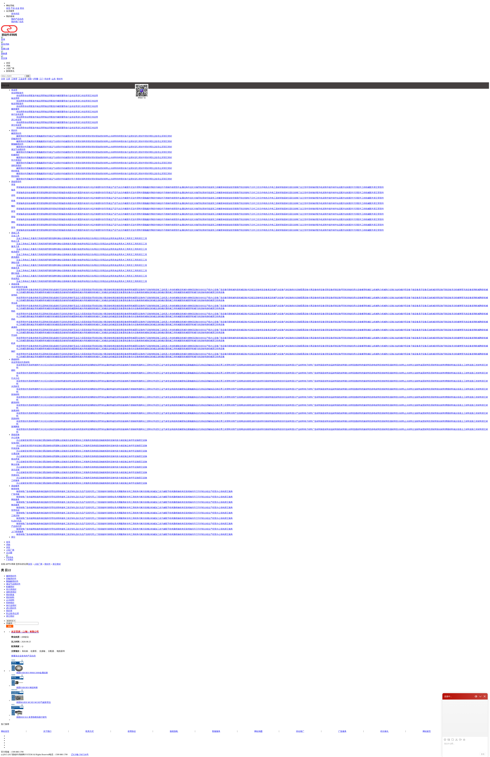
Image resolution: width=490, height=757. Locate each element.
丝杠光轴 (194, 187)
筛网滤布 (243, 365)
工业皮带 (22, 79)
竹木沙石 (43, 365)
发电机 (36, 290)
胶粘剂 (56, 187)
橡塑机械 (365, 290)
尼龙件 (134, 187)
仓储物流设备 (192, 290)
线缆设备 (61, 292)
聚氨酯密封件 (43, 136)
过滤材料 (416, 365)
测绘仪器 (61, 238)
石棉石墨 (218, 365)
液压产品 (112, 187)
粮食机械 (143, 292)
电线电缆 (176, 365)
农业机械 (110, 292)
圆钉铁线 (78, 238)
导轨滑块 (202, 187)
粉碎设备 (320, 290)
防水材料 (400, 365)
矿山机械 (374, 290)
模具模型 (45, 238)
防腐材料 (392, 365)
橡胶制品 (184, 365)
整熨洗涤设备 (465, 290)
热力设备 (390, 290)
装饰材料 (59, 365)
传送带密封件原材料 (20, 362)
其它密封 (168, 136)
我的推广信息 (17, 22)
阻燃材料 (357, 365)
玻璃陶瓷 (92, 365)
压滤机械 (159, 292)
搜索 (27, 76)
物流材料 (276, 365)
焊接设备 (337, 290)
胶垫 (51, 187)
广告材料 (316, 365)
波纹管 (232, 187)
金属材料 (108, 365)
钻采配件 (341, 187)
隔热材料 (341, 365)
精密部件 (176, 187)
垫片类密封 (76, 136)
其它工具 (143, 238)
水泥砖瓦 (51, 365)
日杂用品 (94, 238)
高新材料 (84, 365)
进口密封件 (140, 136)
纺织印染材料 (286, 365)
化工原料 (147, 365)
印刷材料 (267, 365)
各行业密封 (130, 136)
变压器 (42, 290)
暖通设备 (304, 290)
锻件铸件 (333, 187)
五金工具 (15, 236)
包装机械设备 (241, 290)
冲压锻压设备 (253, 290)
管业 (169, 365)
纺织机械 (53, 292)
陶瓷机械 (484, 290)
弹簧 (13, 184)
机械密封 (67, 136)
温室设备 (118, 292)
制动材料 (441, 365)
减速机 (56, 290)
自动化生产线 (204, 290)
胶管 (39, 187)
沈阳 (30, 79)
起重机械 (167, 292)
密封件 (60, 79)
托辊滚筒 (210, 187)
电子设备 (147, 290)
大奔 (3, 79)
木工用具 (126, 238)
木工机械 (102, 292)
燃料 (37, 365)
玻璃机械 (476, 290)
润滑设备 (439, 290)
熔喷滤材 (251, 365)
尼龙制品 (202, 365)
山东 (54, 79)
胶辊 (43, 187)
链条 (31, 187)
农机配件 (349, 187)
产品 (13, 8)
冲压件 (93, 187)
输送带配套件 (51, 95)
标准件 (87, 187)
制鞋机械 (45, 292)
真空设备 (423, 290)
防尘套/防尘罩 (157, 136)
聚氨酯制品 (193, 365)
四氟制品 (210, 365)
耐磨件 (99, 187)
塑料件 (140, 187)
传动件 (74, 187)
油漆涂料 (75, 365)
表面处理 (90, 290)
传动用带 (20, 95)
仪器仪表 (292, 187)
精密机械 (131, 290)
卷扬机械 (208, 292)
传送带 (14, 90)
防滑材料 (433, 365)
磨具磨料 (53, 238)
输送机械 (182, 290)
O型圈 (35, 79)
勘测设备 (122, 290)
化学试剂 (155, 365)
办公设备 (214, 290)
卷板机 (350, 290)
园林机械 (78, 292)
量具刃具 (37, 238)
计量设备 (106, 290)
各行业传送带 (71, 95)
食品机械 (151, 292)
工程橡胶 (218, 187)
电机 (47, 290)
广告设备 (222, 290)
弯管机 (344, 290)
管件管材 (308, 187)
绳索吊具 (69, 238)
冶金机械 (398, 290)
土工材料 (465, 365)
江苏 (8, 79)
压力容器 (82, 290)
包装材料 (259, 365)
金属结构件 (185, 187)
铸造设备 (263, 290)
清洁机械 (455, 290)
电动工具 (28, 238)
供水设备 (135, 292)
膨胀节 (238, 187)
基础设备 (15, 284)
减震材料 (425, 365)
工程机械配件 (367, 187)
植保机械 (94, 292)
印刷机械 (231, 290)
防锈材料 (384, 365)
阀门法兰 (300, 187)
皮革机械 (37, 292)
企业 (17, 8)
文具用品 (102, 238)
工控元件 (259, 187)
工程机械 (176, 292)
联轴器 (62, 187)
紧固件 (81, 187)
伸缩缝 (226, 187)
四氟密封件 (32, 136)
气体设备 (288, 290)
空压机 (62, 290)
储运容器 (457, 365)
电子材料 (308, 365)
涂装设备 (98, 290)
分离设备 (312, 290)
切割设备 (329, 290)
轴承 (22, 187)
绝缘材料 (365, 365)
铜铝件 (160, 187)
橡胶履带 (61, 95)
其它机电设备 (218, 292)
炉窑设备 (406, 290)
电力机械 (382, 290)
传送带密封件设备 (19, 287)
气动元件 (120, 187)
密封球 (148, 136)
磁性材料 (116, 365)
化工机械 (20, 292)
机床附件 (325, 187)
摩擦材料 (449, 365)
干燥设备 (414, 290)
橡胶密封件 (16, 133)
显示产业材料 (298, 365)
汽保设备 (200, 292)
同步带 (47, 79)
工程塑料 (227, 365)
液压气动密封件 (56, 136)
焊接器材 (284, 187)
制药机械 (69, 292)
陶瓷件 (154, 187)
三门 (41, 79)
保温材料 (333, 365)
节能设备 (447, 290)
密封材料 (104, 136)
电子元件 (251, 187)
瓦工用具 (135, 238)
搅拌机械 (192, 292)
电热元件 (267, 187)
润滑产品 (235, 365)
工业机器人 (164, 290)
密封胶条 (96, 136)
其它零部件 (379, 187)
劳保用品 (86, 238)
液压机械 (271, 290)
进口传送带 (83, 95)
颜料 (141, 365)
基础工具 (15, 233)
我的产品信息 (17, 19)
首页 (8, 8)
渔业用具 (118, 238)
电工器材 (276, 187)
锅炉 (71, 290)
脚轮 (47, 187)
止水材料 (112, 136)
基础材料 (15, 359)
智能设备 (155, 290)
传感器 (68, 187)
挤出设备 (357, 290)
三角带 (14, 79)
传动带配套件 (17, 93)
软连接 (244, 187)
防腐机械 (28, 292)
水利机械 (86, 292)
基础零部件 (16, 182)
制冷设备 (296, 290)
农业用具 (110, 238)
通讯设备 (139, 290)
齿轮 (26, 187)
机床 (67, 290)
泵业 (76, 290)
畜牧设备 (126, 292)
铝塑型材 (100, 365)
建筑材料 (67, 365)
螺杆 (35, 187)
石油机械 (431, 290)
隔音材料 (325, 365)
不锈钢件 (167, 187)
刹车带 (105, 187)
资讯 (22, 8)
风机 (51, 290)
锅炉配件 (316, 187)
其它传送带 (93, 95)
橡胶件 (128, 187)
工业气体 (163, 365)
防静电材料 (375, 365)
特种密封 (120, 136)
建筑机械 (184, 292)
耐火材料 (349, 365)
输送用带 (41, 95)
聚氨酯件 (147, 187)
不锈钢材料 (134, 365)
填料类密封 (87, 136)
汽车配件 (357, 187)
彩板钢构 (124, 365)
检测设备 (114, 290)
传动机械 (173, 290)
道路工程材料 (476, 365)
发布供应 (15, 14)
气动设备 (280, 290)
